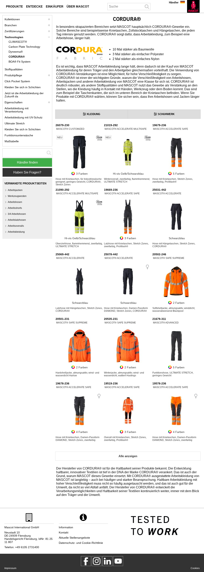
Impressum (10, 568)
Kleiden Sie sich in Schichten (23, 87)
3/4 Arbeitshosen (17, 214)
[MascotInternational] (118, 561)
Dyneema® (16, 51)
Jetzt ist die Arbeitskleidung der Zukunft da (24, 95)
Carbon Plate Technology (24, 46)
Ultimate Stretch (15, 123)
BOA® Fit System (19, 61)
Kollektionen (12, 19)
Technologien (14, 37)
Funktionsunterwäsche (19, 135)
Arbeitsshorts (15, 208)
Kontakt (63, 532)
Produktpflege (13, 75)
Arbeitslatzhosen (17, 220)
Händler (173, 2)
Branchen (11, 25)
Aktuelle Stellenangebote (74, 537)
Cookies (195, 568)
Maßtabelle (12, 141)
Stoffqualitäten (14, 69)
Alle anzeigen (128, 456)
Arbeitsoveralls (16, 226)
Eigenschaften (14, 102)
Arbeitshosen (15, 202)
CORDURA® (17, 56)
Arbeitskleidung (16, 231)
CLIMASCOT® (18, 41)
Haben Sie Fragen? (27, 172)
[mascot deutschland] (107, 561)
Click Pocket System (17, 81)
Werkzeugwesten (17, 196)
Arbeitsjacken (15, 190)
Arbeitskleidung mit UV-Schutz (23, 117)
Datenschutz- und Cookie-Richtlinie (81, 542)
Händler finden (27, 162)
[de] (193, 6)
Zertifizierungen (14, 31)
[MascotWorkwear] (86, 561)
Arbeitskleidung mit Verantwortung (16, 110)
